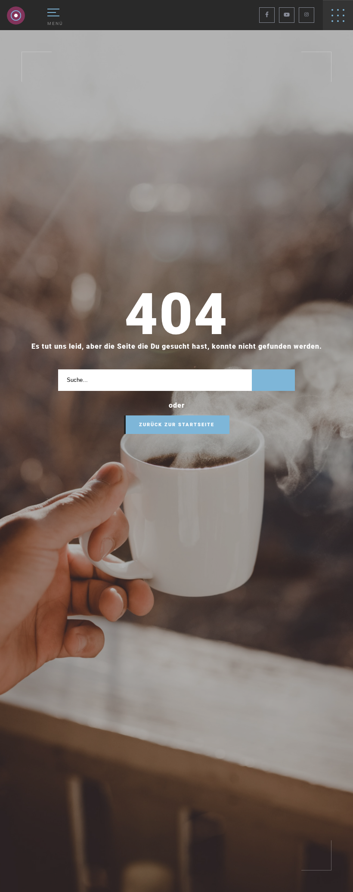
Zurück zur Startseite (176, 424)
